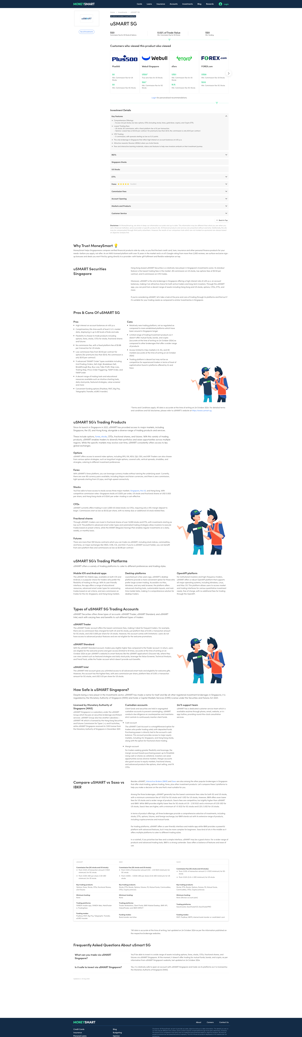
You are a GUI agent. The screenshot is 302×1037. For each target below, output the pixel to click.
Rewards (210, 3)
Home (112, 12)
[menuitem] (139, 4)
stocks (104, 436)
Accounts (174, 3)
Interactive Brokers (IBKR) (157, 781)
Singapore (134, 490)
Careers (210, 1022)
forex (97, 436)
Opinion (116, 1035)
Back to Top (223, 220)
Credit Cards (78, 1029)
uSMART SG (135, 12)
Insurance (161, 3)
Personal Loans (79, 1035)
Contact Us (224, 1022)
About (198, 1022)
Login (226, 4)
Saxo (174, 781)
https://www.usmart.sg (202, 410)
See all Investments (86, 32)
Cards (139, 3)
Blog (199, 3)
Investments (187, 3)
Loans (149, 3)
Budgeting (117, 1032)
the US (143, 490)
